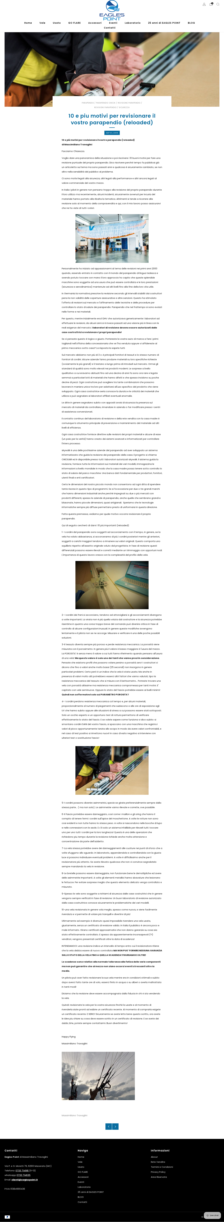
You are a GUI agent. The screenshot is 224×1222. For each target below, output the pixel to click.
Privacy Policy (158, 1172)
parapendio (88, 103)
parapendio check (106, 103)
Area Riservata (159, 1177)
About (154, 1156)
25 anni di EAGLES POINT (91, 1192)
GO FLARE (83, 1172)
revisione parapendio (129, 103)
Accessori (83, 1177)
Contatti (82, 1202)
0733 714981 (22, 1170)
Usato (81, 1166)
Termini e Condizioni (162, 1166)
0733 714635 (23, 1175)
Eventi (81, 1182)
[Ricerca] (217, 4)
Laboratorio (84, 1187)
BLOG (81, 1197)
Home (81, 1156)
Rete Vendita (158, 1161)
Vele (80, 1161)
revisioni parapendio (105, 107)
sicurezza (124, 107)
